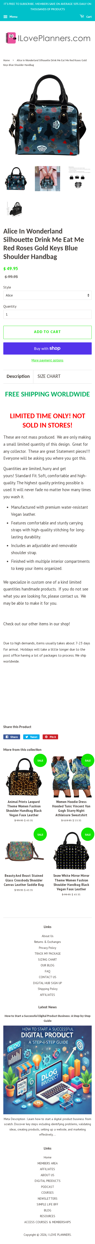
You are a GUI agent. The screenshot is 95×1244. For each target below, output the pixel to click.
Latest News (47, 1007)
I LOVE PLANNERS (59, 1235)
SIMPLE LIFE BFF (47, 1204)
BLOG (47, 1210)
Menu (13, 17)
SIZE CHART (49, 376)
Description (18, 376)
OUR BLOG (47, 965)
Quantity (9, 306)
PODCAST (47, 1187)
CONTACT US (47, 977)
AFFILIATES (47, 995)
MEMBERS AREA (48, 1163)
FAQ (47, 971)
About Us (47, 936)
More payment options (47, 360)
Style (7, 287)
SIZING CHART (47, 959)
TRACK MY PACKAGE (47, 954)
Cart (89, 17)
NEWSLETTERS (47, 1199)
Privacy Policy (47, 948)
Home (6, 60)
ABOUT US (47, 1175)
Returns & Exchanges (47, 942)
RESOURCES (47, 1216)
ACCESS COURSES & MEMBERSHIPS (47, 1222)
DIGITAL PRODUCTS (48, 1181)
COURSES (47, 1193)
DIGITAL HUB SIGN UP (47, 983)
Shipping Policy (47, 989)
